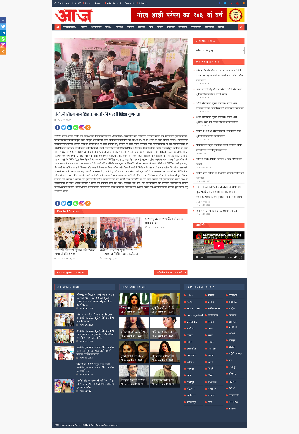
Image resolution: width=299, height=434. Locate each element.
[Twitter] (63, 127)
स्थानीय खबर (69, 27)
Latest (190, 295)
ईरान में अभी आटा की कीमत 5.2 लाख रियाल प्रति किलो (219, 162)
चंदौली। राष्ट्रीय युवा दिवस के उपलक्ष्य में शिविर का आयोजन (119, 252)
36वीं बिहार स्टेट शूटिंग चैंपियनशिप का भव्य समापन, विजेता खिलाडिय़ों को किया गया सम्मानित (220, 106)
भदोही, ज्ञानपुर (235, 353)
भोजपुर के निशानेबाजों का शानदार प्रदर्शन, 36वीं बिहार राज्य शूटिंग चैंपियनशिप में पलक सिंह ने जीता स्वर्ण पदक (219, 75)
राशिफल (183, 27)
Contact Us (130, 3)
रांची (210, 402)
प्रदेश (107, 27)
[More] (88, 127)
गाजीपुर (190, 382)
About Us (99, 3)
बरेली (210, 362)
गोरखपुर (191, 388)
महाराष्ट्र (211, 395)
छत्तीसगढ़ (191, 395)
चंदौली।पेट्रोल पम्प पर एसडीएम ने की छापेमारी (172, 272)
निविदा (211, 322)
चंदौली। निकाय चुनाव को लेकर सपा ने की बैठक (75, 252)
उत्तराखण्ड (191, 355)
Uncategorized (195, 315)
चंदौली (232, 333)
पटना (210, 335)
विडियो (160, 27)
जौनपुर (232, 340)
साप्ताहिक (233, 402)
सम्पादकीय (196, 27)
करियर (130, 27)
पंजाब (210, 328)
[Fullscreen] (240, 257)
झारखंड (211, 295)
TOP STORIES (194, 308)
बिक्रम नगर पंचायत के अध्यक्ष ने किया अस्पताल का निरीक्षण (220, 176)
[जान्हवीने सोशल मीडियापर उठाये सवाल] (165, 351)
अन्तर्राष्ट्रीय (96, 27)
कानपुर (190, 368)
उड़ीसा (189, 342)
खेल (151, 27)
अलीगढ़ (190, 328)
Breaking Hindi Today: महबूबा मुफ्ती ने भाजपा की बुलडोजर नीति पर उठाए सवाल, (73, 272)
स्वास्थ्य (119, 27)
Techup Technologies (107, 425)
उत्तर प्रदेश (191, 348)
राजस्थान (233, 295)
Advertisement (114, 3)
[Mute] (235, 257)
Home (88, 3)
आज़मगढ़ (233, 326)
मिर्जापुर (232, 367)
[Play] (197, 257)
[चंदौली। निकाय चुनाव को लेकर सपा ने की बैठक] (76, 232)
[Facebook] (57, 127)
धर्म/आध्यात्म (214, 308)
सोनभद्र (232, 373)
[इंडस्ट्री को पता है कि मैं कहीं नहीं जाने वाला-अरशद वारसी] (165, 374)
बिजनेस (141, 27)
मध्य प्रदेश (212, 382)
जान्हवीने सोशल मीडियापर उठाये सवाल (174, 356)
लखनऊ (232, 315)
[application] (218, 245)
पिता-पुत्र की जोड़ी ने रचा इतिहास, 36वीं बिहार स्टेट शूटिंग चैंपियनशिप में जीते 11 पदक (219, 92)
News (189, 301)
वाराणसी (232, 322)
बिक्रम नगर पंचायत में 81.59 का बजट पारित (216, 210)
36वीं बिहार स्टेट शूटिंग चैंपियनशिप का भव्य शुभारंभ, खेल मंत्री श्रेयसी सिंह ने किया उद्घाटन (217, 120)
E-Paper (143, 3)
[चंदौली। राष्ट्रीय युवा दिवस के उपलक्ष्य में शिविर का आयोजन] (121, 232)
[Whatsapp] (75, 127)
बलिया (232, 347)
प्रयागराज (212, 348)
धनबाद (211, 301)
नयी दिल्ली (213, 315)
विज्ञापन (171, 27)
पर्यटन (221, 27)
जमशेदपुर (191, 402)
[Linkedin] (69, 127)
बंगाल (211, 355)
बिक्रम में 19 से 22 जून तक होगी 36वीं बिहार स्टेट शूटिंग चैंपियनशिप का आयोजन (218, 134)
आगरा (189, 335)
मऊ (230, 360)
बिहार (210, 375)
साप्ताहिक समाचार (134, 287)
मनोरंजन (209, 27)
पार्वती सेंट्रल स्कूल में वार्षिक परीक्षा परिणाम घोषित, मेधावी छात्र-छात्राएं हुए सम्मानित (219, 148)
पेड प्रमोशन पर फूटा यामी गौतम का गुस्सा (144, 308)
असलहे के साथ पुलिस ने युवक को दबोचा (164, 221)
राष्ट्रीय (84, 27)
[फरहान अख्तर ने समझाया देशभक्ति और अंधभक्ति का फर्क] (134, 375)
